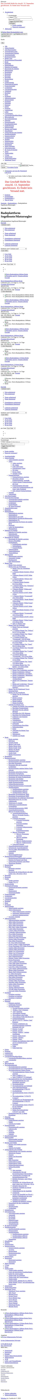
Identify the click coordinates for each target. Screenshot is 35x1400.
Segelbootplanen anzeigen (20, 789)
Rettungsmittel (9, 127)
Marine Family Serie (15, 748)
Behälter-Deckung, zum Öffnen (22, 1179)
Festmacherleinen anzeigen (20, 477)
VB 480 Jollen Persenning (17, 989)
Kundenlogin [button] (9, 12)
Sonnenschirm (9, 141)
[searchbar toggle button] (5, 36)
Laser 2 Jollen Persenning (16, 961)
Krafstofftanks (13, 504)
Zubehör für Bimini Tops (16, 704)
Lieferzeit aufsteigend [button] (11, 244)
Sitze (10, 1168)
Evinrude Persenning (18, 818)
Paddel (11, 1122)
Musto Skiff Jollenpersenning (18, 972)
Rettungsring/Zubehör (15, 1141)
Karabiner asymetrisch (15, 996)
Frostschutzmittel (10, 86)
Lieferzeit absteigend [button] (11, 245)
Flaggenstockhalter (14, 892)
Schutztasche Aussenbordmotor (18, 848)
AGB (6, 1359)
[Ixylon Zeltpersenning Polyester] (11, 1337)
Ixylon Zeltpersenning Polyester (10, 1340)
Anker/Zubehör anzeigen (16, 460)
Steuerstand (8, 144)
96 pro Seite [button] (8, 261)
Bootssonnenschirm (15, 1253)
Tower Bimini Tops (15, 1298)
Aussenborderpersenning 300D (18, 808)
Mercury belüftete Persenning (21, 838)
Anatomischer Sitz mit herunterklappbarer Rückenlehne (22, 1173)
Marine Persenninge (15, 754)
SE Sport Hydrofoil (15, 506)
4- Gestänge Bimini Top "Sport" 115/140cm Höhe (22, 662)
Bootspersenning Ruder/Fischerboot (20, 775)
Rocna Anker (16, 472)
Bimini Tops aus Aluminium (17, 566)
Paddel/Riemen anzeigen (16, 1120)
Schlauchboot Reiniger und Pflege (19, 861)
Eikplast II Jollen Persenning (17, 937)
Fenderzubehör (9, 82)
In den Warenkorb (6, 291)
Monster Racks (13, 1306)
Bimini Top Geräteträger (16, 668)
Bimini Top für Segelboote (17, 692)
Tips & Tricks (9, 200)
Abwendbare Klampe (19, 1013)
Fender (7, 81)
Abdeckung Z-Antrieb (15, 803)
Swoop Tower (13, 1296)
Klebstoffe (15, 723)
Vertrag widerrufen (10, 1393)
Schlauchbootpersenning (16, 784)
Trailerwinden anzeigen (16, 1270)
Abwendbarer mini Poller (20, 1015)
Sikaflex (7, 139)
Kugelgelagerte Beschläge (20, 725)
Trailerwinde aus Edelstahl (17, 1275)
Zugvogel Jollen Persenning (17, 991)
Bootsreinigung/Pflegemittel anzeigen (20, 858)
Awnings (11, 1249)
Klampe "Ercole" (17, 1030)
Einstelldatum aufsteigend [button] (12, 238)
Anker (10, 461)
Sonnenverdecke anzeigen (17, 1248)
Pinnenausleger (13, 1230)
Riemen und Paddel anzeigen (17, 1144)
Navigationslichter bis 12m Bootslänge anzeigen (20, 1081)
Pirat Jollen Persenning (16, 977)
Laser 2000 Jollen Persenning (18, 963)
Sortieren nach (5, 248)
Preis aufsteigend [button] (10, 228)
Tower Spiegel (13, 1303)
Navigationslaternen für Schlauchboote (20, 1068)
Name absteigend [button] (10, 235)
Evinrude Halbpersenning (24, 827)
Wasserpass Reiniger (15, 863)
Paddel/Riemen (9, 125)
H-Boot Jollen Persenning (16, 949)
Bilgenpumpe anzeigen (16, 556)
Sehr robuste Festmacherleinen (21, 491)
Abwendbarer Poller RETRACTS (22, 1017)
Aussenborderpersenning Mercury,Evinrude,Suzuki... (17, 810)
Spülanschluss (9, 143)
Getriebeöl (8, 91)
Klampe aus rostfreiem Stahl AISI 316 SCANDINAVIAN (22, 1041)
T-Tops (7, 155)
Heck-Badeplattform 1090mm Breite (12, 335)
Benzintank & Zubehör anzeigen (19, 539)
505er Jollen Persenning (16, 925)
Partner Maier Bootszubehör (13, 1356)
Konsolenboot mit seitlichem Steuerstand (21, 798)
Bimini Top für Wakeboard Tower (19, 689)
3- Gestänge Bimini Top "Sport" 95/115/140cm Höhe (22, 645)
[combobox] (5, 225)
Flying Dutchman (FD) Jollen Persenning (21, 946)
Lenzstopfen (12, 1060)
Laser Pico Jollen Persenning (17, 967)
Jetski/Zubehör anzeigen (16, 908)
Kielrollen (8, 103)
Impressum (8, 1352)
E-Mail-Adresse (5, 442)
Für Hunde (12, 1217)
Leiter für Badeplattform (16, 527)
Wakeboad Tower (10, 160)
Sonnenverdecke (10, 136)
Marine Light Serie (14, 744)
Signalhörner (9, 131)
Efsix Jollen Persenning (16, 936)
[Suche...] (24, 165)
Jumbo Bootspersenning (16, 782)
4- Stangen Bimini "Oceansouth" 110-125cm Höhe (22, 614)
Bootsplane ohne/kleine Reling (18, 772)
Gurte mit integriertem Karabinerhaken (20, 1272)
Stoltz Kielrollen (10, 146)
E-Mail (11, 17)
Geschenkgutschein (11, 89)
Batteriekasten (13, 534)
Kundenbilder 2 (9, 198)
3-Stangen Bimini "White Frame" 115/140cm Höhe (22, 603)
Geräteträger (8, 88)
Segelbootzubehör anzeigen (17, 1229)
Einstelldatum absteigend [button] (12, 240)
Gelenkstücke (16, 720)
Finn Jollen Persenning (16, 941)
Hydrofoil (8, 96)
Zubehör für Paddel (15, 1124)
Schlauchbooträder (14, 1167)
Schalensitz (15, 1193)
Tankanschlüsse (13, 549)
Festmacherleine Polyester (20, 485)
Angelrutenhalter (10, 55)
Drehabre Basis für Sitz (19, 1186)
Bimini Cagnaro (17, 698)
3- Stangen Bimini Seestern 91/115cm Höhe (20, 583)
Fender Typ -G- (13, 882)
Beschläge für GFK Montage (21, 713)
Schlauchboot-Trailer (15, 1163)
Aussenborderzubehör (15, 501)
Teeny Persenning (14, 986)
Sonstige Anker (17, 473)
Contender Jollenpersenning (17, 932)
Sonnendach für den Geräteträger (19, 1203)
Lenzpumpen (9, 113)
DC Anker (15, 465)
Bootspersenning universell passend (19, 761)
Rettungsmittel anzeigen (16, 1139)
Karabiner (8, 101)
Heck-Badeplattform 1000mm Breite (12, 306)
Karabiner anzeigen (15, 994)
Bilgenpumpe (9, 70)
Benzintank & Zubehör (12, 69)
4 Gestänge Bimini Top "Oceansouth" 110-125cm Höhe (22, 655)
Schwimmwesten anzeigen (17, 1213)
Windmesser (12, 1239)
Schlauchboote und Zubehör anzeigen (20, 1151)
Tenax (6, 151)
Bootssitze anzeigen (15, 868)
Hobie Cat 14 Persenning (16, 951)
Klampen (7, 105)
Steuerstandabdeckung (15, 855)
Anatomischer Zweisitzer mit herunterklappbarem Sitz (21, 1176)
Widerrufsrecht (9, 1357)
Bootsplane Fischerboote (16, 773)
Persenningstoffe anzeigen (17, 1127)
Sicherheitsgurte (13, 1224)
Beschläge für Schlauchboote (21, 715)
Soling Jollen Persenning (16, 984)
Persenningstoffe (10, 122)
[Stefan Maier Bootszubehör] (12, 32)
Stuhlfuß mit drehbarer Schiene (22, 1201)
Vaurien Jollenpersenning (16, 987)
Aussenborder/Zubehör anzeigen (19, 499)
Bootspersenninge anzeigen (17, 760)
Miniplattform (13, 529)
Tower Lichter (13, 1301)
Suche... (31, 165)
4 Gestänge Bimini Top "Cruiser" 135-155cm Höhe (22, 652)
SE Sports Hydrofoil (11, 150)
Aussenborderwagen (11, 51)
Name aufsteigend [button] (10, 233)
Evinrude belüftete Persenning (22, 824)
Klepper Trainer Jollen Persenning (19, 958)
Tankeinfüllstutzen (14, 551)
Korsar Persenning (14, 960)
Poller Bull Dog (17, 1048)
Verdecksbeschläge (10, 158)
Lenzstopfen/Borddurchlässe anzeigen (20, 1058)
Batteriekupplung (14, 535)
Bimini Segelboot (17, 703)
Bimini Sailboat (17, 701)
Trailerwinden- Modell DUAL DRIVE (20, 1280)
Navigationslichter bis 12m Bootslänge (20, 1079)
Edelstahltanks (16, 546)
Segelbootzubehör (10, 134)
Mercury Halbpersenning (24, 841)
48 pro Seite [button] (8, 259)
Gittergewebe (13, 1129)
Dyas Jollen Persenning (16, 934)
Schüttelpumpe (9, 138)
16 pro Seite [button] (8, 256)
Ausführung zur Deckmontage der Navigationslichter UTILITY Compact (22, 1101)
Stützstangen (16, 734)
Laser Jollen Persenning (16, 965)
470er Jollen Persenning (16, 923)
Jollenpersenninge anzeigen (17, 920)
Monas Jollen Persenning (16, 970)
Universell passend (18, 844)
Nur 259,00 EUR (6, 1344)
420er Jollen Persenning (16, 922)
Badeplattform (9, 65)
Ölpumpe (7, 120)
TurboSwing (8, 157)
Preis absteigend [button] (10, 230)
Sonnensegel (12, 1255)
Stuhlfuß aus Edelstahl (19, 1199)
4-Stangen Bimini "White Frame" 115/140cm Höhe (22, 621)
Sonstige (11, 492)
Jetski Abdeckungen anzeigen (21, 911)
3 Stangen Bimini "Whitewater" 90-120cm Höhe (22, 590)
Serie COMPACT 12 (18, 1075)
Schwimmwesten (10, 148)
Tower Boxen (13, 1299)
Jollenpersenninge (10, 98)
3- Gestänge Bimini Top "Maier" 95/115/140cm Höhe (22, 634)
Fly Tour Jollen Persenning (17, 942)
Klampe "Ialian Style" (19, 1036)
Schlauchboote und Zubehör (13, 132)
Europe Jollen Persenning (16, 939)
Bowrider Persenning (15, 763)
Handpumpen (13, 560)
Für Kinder (12, 1218)
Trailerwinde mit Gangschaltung (18, 1277)
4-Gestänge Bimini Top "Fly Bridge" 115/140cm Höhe (21, 666)
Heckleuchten (16, 1108)
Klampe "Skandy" (18, 1037)
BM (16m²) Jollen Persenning (18, 927)
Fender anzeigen (14, 880)
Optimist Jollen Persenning (17, 975)
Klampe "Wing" (17, 1039)
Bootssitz (11, 870)
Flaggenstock (13, 891)
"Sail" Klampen (17, 1011)
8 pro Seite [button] (8, 254)
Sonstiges (15, 732)
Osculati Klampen (14, 1006)
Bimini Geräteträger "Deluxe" (21, 672)
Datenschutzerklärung (11, 1362)
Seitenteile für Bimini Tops (20, 730)
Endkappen (15, 718)
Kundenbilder (9, 196)
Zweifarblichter (17, 1091)
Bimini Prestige (17, 699)
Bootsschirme (9, 79)
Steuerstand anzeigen (15, 1260)
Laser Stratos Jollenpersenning (18, 968)
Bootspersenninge (10, 56)
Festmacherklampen (18, 1018)
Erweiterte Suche (12, 167)
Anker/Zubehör (9, 48)
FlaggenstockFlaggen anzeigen (18, 887)
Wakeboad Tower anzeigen (17, 1291)
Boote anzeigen (13, 739)
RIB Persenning (13, 1160)
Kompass (7, 108)
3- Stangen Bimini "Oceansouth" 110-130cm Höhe (22, 597)
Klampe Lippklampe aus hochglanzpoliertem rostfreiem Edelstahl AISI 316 (21, 1025)
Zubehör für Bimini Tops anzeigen (23, 706)
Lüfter (6, 112)
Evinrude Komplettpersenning (22, 829)
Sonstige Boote (13, 742)
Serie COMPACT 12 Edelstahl (22, 1077)
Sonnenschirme (13, 691)
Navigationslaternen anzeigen (18, 1067)
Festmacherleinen (14, 475)
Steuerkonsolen (13, 1206)
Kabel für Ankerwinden (16, 1274)
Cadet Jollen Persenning (16, 929)
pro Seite (3, 264)
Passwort (11, 19)
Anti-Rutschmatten (10, 50)
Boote (6, 62)
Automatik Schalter (14, 558)
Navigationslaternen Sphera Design (19, 1070)
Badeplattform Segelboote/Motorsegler (20, 518)
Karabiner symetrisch (15, 998)
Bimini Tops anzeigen (15, 565)
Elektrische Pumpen (15, 1153)
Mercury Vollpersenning (23, 842)
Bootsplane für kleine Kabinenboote (20, 777)
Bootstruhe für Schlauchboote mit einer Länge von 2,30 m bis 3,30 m (21, 872)
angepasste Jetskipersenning (21, 913)
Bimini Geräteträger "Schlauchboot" (18, 678)
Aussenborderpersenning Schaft (18, 846)
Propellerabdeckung (11, 124)
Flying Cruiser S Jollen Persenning (19, 944)
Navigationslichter (18, 1084)
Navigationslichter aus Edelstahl (22, 1086)
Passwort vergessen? (18, 27)
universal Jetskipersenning (20, 915)
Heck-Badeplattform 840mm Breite (11, 281)
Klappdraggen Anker (18, 468)
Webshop (4, 1398)
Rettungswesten (13, 1220)
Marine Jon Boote (14, 749)
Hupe (6, 94)
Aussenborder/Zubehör (12, 53)
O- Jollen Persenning (15, 974)
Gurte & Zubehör (17, 722)
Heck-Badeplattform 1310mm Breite (12, 364)
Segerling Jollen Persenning (17, 982)
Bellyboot (12, 741)
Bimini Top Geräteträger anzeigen (22, 670)
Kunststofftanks (17, 548)
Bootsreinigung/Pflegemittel (13, 60)
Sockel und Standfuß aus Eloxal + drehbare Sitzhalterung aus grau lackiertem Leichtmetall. (22, 1196)
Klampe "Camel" (17, 1029)
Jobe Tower (12, 1293)
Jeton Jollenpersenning (15, 956)
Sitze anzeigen (16, 1170)
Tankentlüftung (13, 553)
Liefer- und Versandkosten (13, 1361)
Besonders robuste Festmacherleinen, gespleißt (20, 479)
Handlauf (7, 93)
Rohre (14, 729)
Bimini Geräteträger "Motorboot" (22, 675)
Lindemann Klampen (15, 1005)
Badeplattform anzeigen (16, 513)
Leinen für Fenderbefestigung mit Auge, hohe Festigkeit (22, 488)
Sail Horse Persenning (15, 979)
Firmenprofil (8, 1350)
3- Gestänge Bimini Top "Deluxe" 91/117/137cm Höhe (22, 631)
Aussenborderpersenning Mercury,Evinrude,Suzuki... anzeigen (20, 815)
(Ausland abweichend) (8, 284)
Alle (6, 46)
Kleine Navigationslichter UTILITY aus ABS (20, 1110)
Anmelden (4, 448)
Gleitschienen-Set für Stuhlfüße (22, 1191)
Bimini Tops (8, 58)
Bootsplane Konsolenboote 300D (19, 794)
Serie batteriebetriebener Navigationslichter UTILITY (21, 1088)
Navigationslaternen (11, 119)
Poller (14, 1046)
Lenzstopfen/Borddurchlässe (13, 115)
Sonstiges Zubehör (14, 917)
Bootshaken (8, 72)
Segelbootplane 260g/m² (19, 792)
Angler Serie (12, 753)
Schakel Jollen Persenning (17, 980)
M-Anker (15, 470)
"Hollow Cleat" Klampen (20, 1010)
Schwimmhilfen (13, 1222)
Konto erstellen (17, 25)
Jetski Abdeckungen (15, 910)
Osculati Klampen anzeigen (20, 1008)
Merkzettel (8, 29)
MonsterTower (13, 1294)
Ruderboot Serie (14, 751)
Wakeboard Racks (14, 1305)
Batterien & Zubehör (11, 67)
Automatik (12, 1215)
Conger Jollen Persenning (16, 930)
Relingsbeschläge (17, 727)
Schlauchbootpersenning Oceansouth (20, 786)
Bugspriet (8, 75)
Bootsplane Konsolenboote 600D (19, 796)
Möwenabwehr (9, 117)
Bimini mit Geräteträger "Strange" (22, 684)
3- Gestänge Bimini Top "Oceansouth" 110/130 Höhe (21, 638)
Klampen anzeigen (14, 1003)
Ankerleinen (12, 494)
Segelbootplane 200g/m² (19, 791)
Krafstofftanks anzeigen (19, 544)
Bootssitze (8, 74)
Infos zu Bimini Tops (18, 623)
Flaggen (11, 889)
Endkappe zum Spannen (19, 717)
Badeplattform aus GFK (16, 516)
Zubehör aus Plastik (18, 736)
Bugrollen (8, 77)
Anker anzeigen (17, 463)
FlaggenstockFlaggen (11, 84)
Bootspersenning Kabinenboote (18, 780)
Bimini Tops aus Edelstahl (17, 625)
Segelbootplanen (14, 787)
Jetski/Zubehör (9, 100)
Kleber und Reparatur (15, 1156)
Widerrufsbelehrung (11, 1395)
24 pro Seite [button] (8, 257)
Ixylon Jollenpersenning (16, 955)
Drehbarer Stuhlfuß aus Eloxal (21, 1187)
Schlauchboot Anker (15, 1161)
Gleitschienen (16, 1189)
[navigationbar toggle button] (7, 34)
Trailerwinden (9, 153)
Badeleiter (8, 63)
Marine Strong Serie (15, 746)
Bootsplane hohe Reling (16, 779)
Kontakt (7, 1354)
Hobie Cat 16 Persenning (16, 953)
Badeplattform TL (14, 520)
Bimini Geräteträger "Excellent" (22, 673)
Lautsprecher (9, 110)
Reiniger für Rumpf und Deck (18, 860)
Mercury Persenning (18, 832)
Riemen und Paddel (11, 129)
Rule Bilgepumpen (14, 561)
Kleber (7, 107)
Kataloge (7, 195)
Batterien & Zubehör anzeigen (18, 532)
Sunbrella (11, 1132)
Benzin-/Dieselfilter (15, 541)
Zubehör (11, 853)
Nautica (11, 1130)
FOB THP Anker (17, 466)
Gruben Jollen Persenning (16, 948)
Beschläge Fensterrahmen (20, 708)
